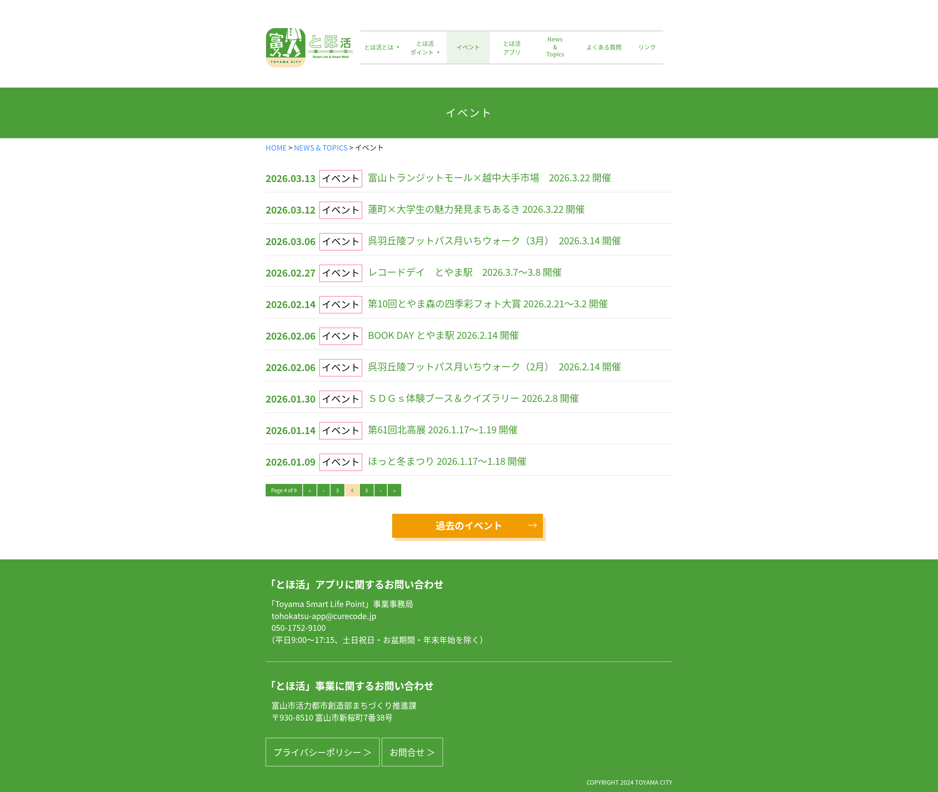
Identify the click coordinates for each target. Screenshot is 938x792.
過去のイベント (469, 525)
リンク (647, 46)
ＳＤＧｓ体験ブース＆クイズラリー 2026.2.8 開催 (473, 397)
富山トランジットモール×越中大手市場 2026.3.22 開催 (489, 177)
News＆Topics (555, 47)
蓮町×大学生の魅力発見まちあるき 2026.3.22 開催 (476, 208)
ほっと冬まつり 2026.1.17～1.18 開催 (447, 460)
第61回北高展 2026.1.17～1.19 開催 (443, 429)
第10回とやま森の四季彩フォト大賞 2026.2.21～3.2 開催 (488, 303)
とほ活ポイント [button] (422, 47)
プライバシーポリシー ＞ (322, 751)
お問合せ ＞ (412, 751)
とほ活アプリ (512, 47)
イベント (468, 46)
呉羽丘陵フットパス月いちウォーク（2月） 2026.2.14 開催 (494, 366)
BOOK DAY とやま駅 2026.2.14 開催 (443, 334)
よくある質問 (603, 46)
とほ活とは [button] (379, 46)
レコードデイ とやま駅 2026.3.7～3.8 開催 (465, 271)
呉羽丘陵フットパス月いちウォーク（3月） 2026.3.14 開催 (494, 240)
